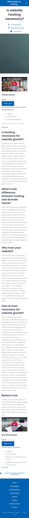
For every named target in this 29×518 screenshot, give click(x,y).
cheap (7, 473)
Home (14, 483)
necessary (21, 473)
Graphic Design (14, 504)
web (12, 474)
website (16, 474)
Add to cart (8, 103)
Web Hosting (14, 493)
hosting (15, 473)
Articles (14, 497)
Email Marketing (14, 490)
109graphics (17, 24)
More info (5, 127)
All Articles (18, 31)
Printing (14, 500)
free (10, 473)
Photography (14, 486)
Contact (14, 507)
